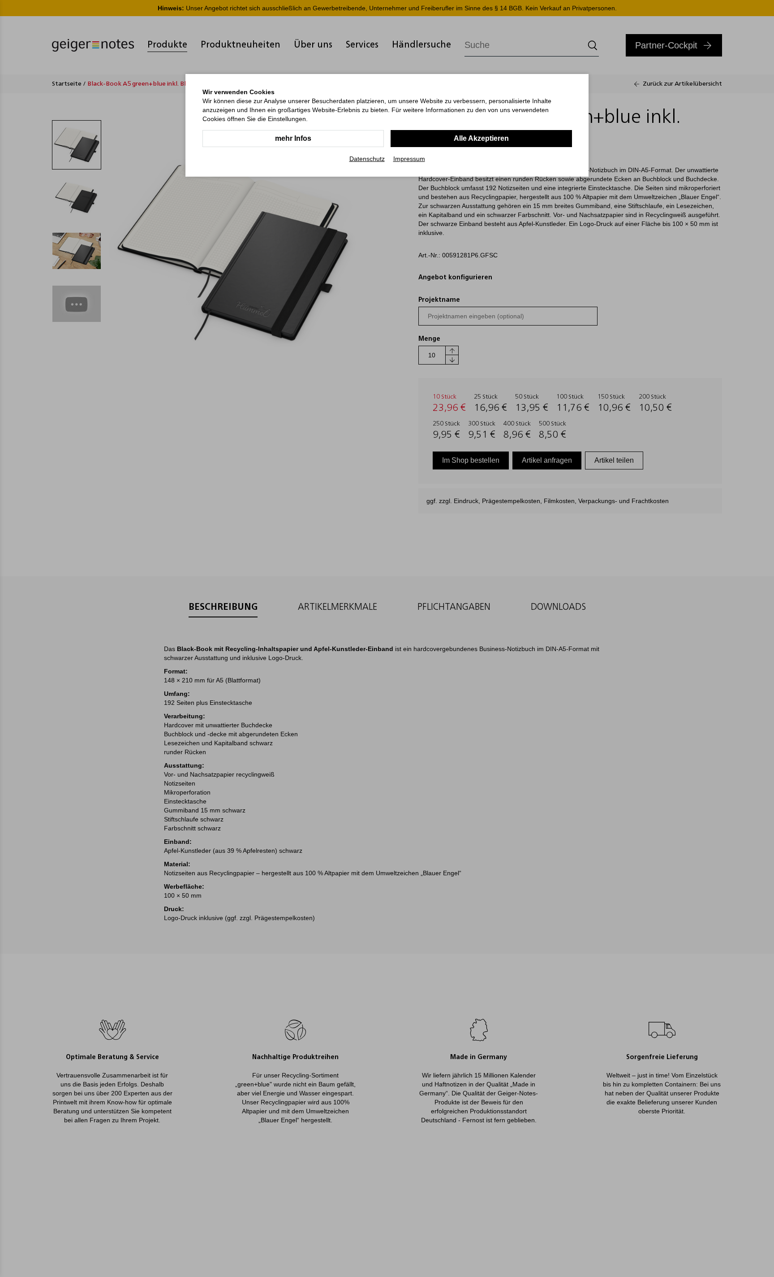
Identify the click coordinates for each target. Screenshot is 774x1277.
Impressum (409, 158)
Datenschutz (367, 158)
